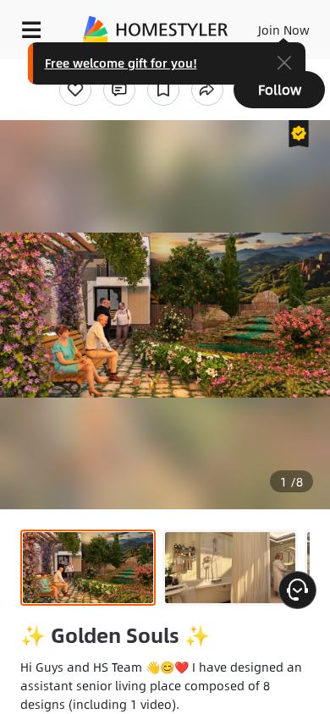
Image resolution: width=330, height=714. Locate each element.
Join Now (284, 29)
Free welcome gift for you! (121, 62)
